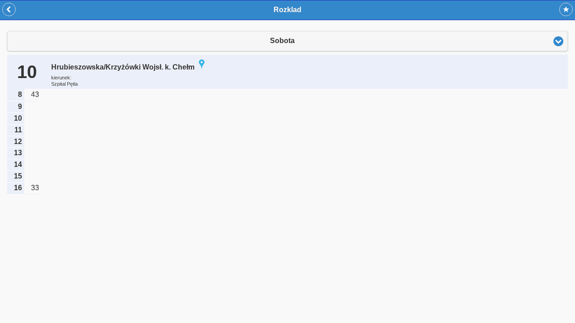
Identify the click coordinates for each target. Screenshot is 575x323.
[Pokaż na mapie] (201, 67)
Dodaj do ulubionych (566, 9)
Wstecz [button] (9, 9)
